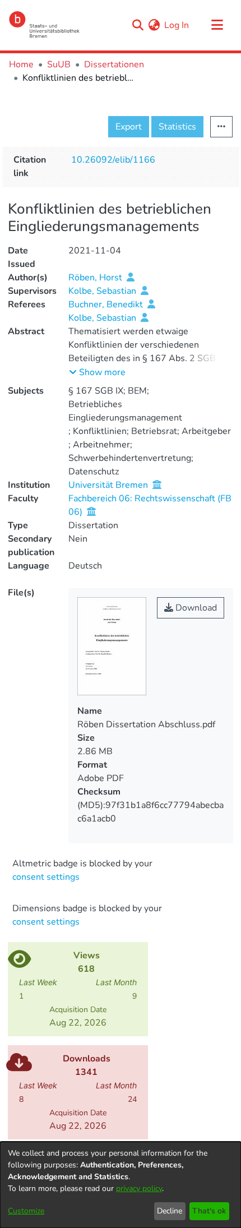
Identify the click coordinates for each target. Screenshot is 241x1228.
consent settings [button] (46, 877)
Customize (26, 1211)
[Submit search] (138, 25)
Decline (169, 1211)
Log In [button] (177, 25)
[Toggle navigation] (217, 25)
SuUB (59, 64)
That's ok (209, 1211)
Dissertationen (114, 64)
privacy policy (139, 1188)
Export (128, 127)
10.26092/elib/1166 (113, 160)
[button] (97, 372)
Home (21, 64)
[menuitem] (154, 25)
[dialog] (120, 1185)
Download (195, 608)
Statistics (177, 127)
